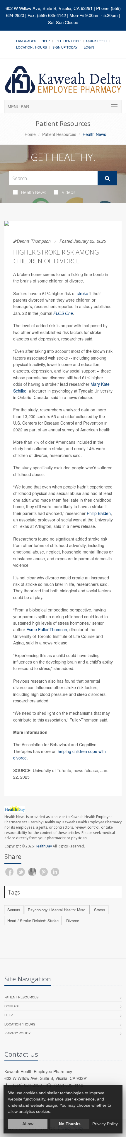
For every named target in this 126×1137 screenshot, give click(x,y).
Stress (99, 909)
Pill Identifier (68, 40)
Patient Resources (59, 134)
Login (89, 47)
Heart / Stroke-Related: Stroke (33, 920)
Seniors (13, 909)
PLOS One (63, 313)
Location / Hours (31, 47)
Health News (33, 192)
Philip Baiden (99, 513)
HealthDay (43, 846)
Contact (12, 1005)
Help (46, 40)
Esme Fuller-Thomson (46, 629)
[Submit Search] (107, 178)
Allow (27, 1123)
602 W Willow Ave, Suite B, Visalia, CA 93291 (49, 8)
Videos (69, 192)
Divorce (72, 920)
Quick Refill (97, 40)
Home (30, 134)
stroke (82, 293)
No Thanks (70, 1123)
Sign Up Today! (65, 47)
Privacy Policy (17, 1032)
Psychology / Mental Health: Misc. (57, 909)
